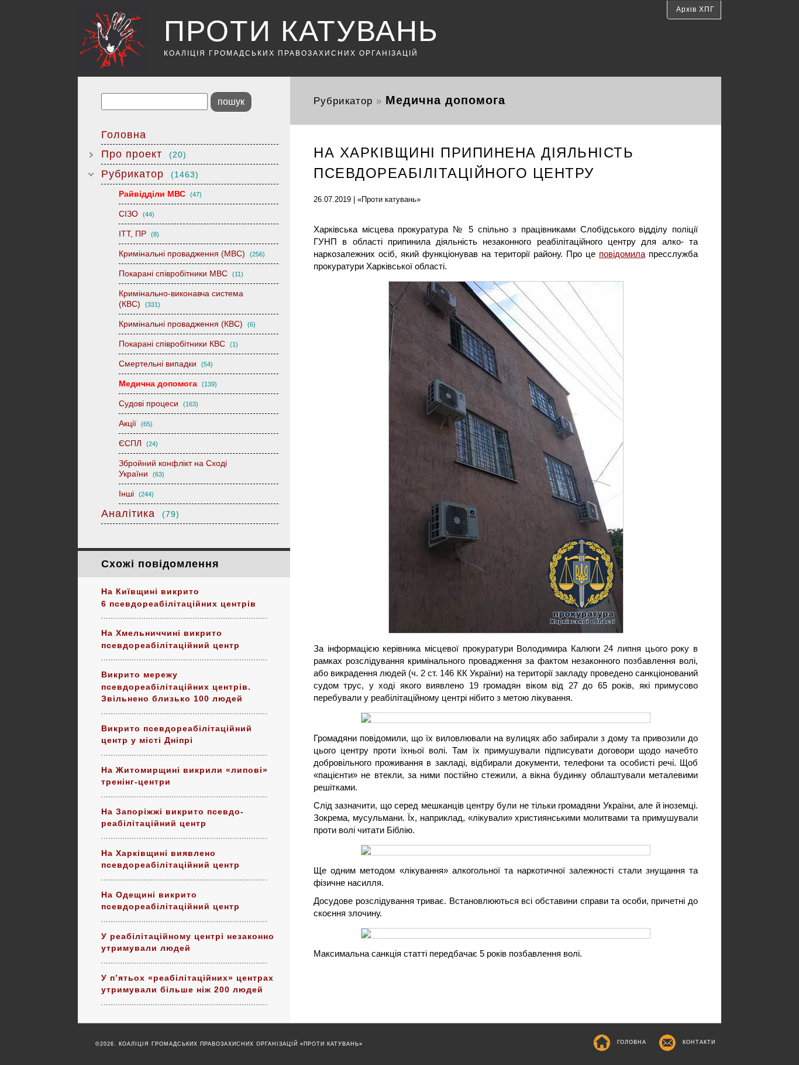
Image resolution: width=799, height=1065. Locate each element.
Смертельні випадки (166, 363)
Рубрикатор (150, 174)
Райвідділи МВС (160, 193)
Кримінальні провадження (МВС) (192, 253)
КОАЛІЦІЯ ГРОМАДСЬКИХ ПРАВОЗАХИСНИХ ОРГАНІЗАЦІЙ (291, 53)
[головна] (121, 40)
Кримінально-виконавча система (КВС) (181, 299)
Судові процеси (158, 403)
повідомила (622, 254)
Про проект (144, 154)
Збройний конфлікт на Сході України (173, 468)
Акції (136, 423)
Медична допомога (168, 383)
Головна (123, 135)
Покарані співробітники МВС (181, 273)
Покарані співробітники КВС (178, 343)
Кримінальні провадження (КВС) (187, 323)
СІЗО (136, 213)
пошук (231, 102)
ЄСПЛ (138, 443)
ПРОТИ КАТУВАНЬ (301, 31)
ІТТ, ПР (139, 233)
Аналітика (140, 513)
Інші (136, 493)
